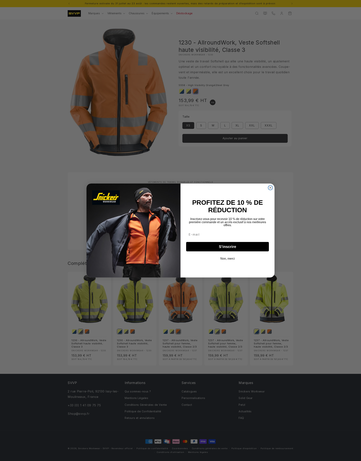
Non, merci (227, 258)
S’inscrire (227, 247)
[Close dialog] (270, 187)
